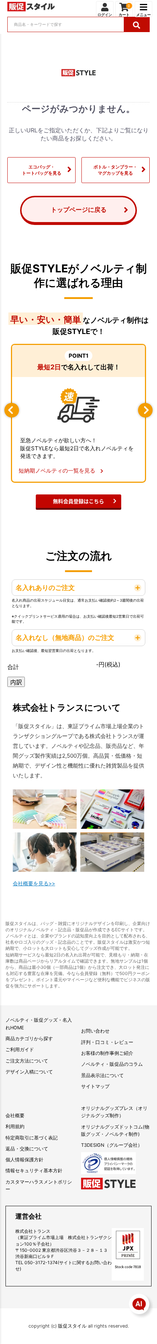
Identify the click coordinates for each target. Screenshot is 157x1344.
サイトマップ (95, 1086)
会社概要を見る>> (34, 883)
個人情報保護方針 (24, 1159)
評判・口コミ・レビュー (107, 1042)
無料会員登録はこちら (78, 501)
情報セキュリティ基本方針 (33, 1170)
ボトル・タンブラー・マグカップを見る (115, 170)
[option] (78, 413)
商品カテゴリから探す (29, 1038)
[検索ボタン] (136, 24)
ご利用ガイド (19, 1049)
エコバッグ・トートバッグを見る (41, 170)
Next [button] (145, 410)
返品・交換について (26, 1148)
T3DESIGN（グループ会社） (111, 1145)
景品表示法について (102, 1075)
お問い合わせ (95, 1031)
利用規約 (14, 1126)
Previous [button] (11, 410)
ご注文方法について (26, 1061)
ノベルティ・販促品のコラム (112, 1064)
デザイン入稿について (29, 1072)
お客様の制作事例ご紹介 (107, 1053)
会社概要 (14, 1115)
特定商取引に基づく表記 (31, 1138)
